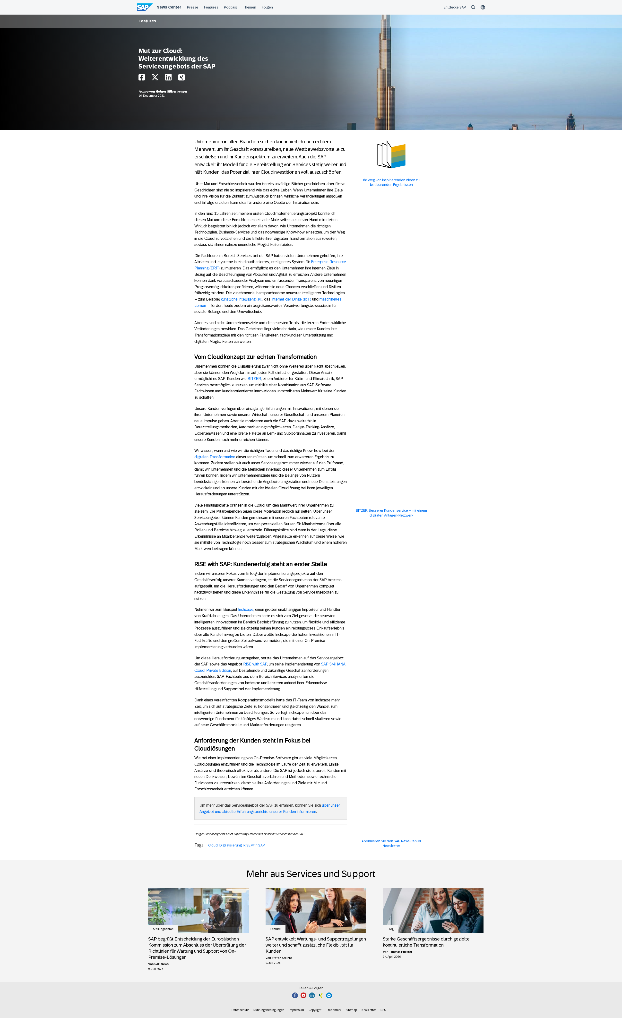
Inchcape (245, 609)
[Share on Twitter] (155, 79)
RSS (383, 1010)
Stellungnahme (163, 929)
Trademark (333, 1010)
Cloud (213, 845)
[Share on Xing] (181, 79)
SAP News (161, 964)
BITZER (254, 379)
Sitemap (351, 1010)
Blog (391, 929)
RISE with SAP (255, 664)
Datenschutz (240, 1010)
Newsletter (369, 1010)
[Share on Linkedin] (168, 79)
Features (147, 21)
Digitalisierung (230, 845)
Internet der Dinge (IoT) (291, 299)
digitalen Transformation (214, 457)
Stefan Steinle (282, 958)
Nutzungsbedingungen (268, 1010)
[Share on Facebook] (141, 79)
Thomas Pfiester (400, 952)
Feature (143, 91)
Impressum (296, 1010)
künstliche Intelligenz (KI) (241, 299)
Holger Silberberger (172, 91)
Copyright (315, 1010)
